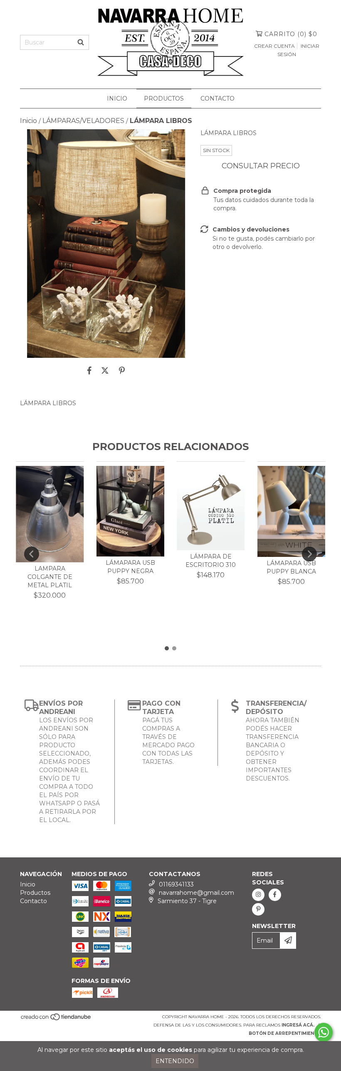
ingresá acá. (298, 1025)
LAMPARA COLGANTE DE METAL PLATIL (49, 577)
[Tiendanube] (56, 1019)
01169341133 (176, 884)
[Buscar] (80, 42)
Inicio (117, 98)
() (290, 34)
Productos (164, 98)
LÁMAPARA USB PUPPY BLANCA (291, 567)
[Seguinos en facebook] (275, 895)
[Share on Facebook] (89, 370)
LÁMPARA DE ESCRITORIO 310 (210, 561)
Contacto (217, 98)
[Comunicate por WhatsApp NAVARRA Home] (323, 1032)
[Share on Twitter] (105, 370)
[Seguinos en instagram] (258, 895)
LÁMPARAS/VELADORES (83, 121)
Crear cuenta (274, 46)
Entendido (175, 1061)
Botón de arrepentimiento (285, 1033)
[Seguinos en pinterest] (258, 909)
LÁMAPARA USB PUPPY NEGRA (130, 567)
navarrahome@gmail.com (196, 892)
